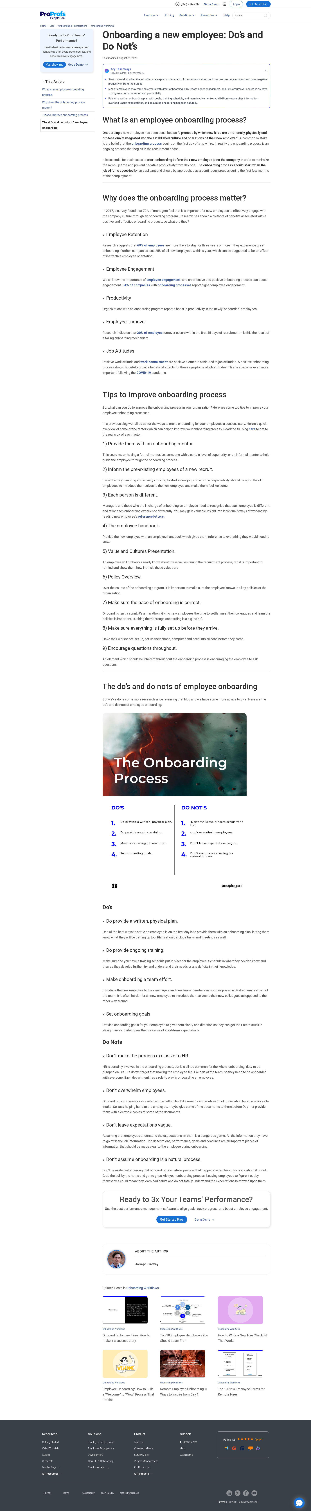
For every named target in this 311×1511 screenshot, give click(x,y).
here (252, 429)
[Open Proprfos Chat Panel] (299, 1502)
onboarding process (147, 143)
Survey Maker (141, 1454)
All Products (141, 1473)
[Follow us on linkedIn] (229, 1493)
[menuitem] (187, 4)
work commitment (154, 362)
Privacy (47, 1493)
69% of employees (150, 245)
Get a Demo (211, 4)
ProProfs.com (142, 1467)
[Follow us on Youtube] (254, 1493)
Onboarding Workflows (142, 1288)
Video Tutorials (50, 1448)
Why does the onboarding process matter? (63, 105)
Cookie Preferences (129, 1493)
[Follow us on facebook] (246, 1493)
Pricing (169, 15)
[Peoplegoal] (53, 15)
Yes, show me (54, 64)
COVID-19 (143, 373)
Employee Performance (101, 1442)
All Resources (50, 1473)
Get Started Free (258, 4)
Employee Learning (98, 1467)
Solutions (185, 15)
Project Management (146, 1461)
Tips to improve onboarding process (65, 115)
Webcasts (47, 1461)
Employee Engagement (101, 1448)
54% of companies (136, 285)
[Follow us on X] (237, 1493)
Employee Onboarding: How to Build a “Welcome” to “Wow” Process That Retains (128, 1394)
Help (227, 15)
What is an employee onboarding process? (63, 92)
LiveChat (139, 1442)
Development (95, 1454)
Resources (207, 15)
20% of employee (150, 333)
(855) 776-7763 (190, 4)
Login (236, 4)
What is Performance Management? (123, 15)
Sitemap (222, 1502)
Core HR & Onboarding (101, 1461)
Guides (46, 1454)
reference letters (151, 516)
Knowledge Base (143, 1448)
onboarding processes (174, 285)
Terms (66, 1493)
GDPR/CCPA (107, 1493)
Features (149, 15)
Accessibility (88, 1493)
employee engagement (164, 280)
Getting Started (50, 1442)
